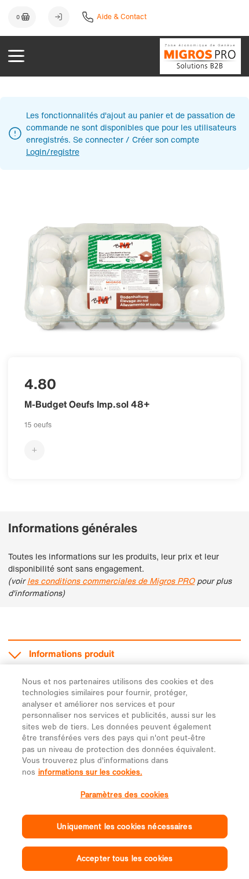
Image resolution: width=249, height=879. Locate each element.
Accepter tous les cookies (124, 858)
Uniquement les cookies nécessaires (124, 826)
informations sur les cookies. (90, 772)
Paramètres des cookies (124, 794)
